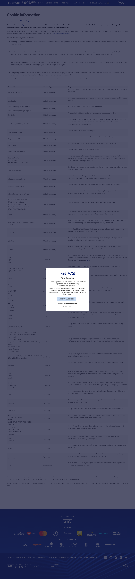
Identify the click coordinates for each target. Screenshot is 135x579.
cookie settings (71, 303)
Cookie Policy (67, 307)
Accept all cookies (66, 299)
